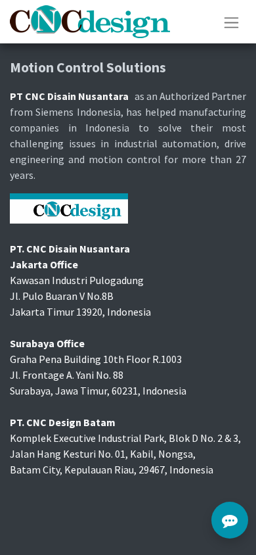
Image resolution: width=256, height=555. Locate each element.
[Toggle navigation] (231, 21)
